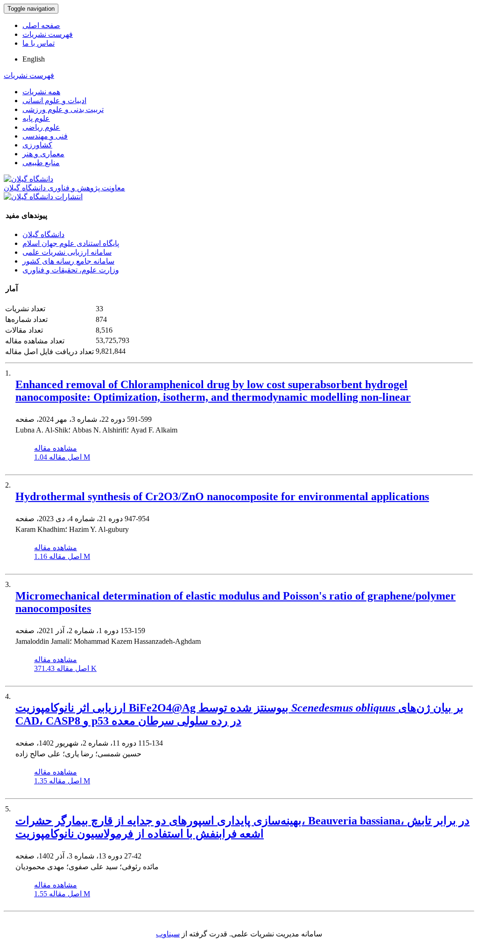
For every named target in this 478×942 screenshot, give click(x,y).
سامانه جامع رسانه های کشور (68, 261)
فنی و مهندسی (45, 136)
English (33, 59)
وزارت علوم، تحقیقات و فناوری (70, 270)
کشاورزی (37, 145)
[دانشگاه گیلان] (28, 179)
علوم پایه (36, 118)
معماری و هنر (43, 154)
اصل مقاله (62, 457)
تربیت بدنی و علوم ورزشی (63, 109)
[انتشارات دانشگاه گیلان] (43, 197)
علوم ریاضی (41, 127)
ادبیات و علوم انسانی (54, 101)
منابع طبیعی (41, 163)
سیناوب (168, 934)
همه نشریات (41, 92)
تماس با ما (38, 43)
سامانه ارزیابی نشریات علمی (67, 252)
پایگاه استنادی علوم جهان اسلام (70, 243)
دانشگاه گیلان (43, 234)
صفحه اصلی (41, 25)
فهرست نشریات (47, 34)
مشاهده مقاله (55, 448)
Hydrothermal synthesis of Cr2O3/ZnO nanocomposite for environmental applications (222, 496)
